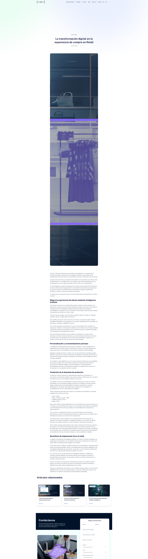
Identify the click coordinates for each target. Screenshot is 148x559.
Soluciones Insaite (70, 2)
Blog (89, 2)
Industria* (84, 544)
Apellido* (97, 524)
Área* (84, 550)
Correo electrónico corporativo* (89, 534)
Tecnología (78, 2)
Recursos (94, 2)
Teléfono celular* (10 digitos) (88, 529)
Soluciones (74, 34)
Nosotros (84, 2)
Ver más (41, 503)
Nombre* (84, 524)
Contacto (100, 2)
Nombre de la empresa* (87, 539)
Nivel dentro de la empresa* (88, 555)
